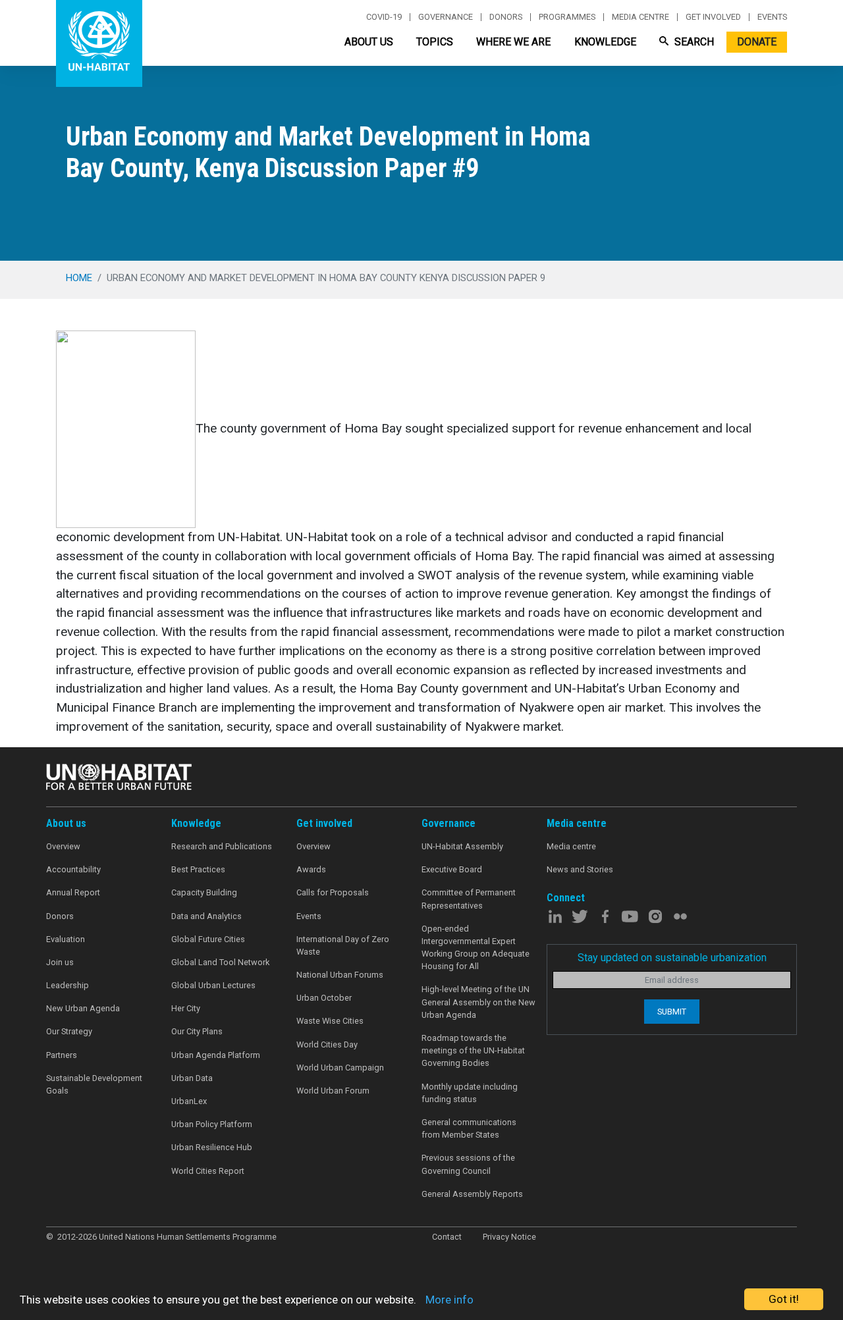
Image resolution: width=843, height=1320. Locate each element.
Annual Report (73, 892)
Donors (505, 17)
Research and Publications (221, 846)
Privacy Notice (509, 1237)
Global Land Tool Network (220, 962)
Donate (756, 42)
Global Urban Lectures (213, 985)
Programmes (567, 17)
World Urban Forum (332, 1091)
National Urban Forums (339, 975)
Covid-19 (384, 17)
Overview (63, 846)
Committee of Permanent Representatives (469, 898)
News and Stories (580, 869)
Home (79, 278)
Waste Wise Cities (330, 1021)
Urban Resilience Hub (211, 1147)
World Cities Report (207, 1171)
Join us (60, 962)
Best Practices (198, 869)
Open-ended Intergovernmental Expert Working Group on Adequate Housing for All (476, 948)
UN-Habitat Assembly (462, 846)
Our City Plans (197, 1031)
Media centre (640, 17)
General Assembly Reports (472, 1194)
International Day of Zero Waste (342, 945)
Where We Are (513, 42)
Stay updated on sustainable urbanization (672, 957)
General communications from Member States (469, 1128)
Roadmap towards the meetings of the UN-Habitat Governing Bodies (473, 1050)
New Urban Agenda (83, 1008)
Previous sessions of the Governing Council (468, 1164)
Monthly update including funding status (470, 1093)
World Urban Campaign (340, 1067)
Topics (434, 42)
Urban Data (192, 1078)
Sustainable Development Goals (94, 1084)
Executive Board (452, 869)
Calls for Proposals (332, 892)
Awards (311, 869)
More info (449, 1299)
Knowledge (605, 42)
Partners (61, 1055)
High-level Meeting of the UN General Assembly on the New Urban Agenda (478, 1001)
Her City (185, 1008)
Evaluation (65, 939)
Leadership (67, 985)
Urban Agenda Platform (215, 1055)
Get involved (713, 17)
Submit (671, 1011)
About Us (368, 42)
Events (772, 17)
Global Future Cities (208, 939)
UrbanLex (189, 1101)
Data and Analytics (206, 916)
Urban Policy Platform (211, 1124)
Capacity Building (204, 892)
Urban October (324, 998)
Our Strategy (69, 1031)
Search (693, 42)
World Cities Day (327, 1044)
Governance (445, 17)
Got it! (784, 1299)
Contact (447, 1237)
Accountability (73, 869)
